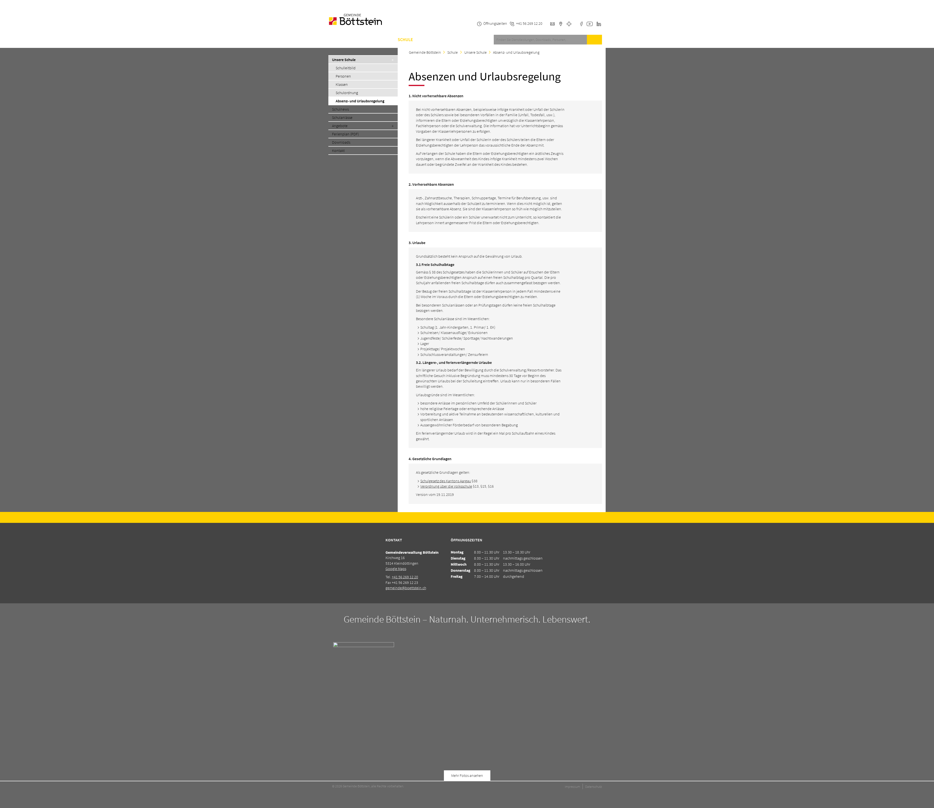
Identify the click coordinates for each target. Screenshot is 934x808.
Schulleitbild (346, 67)
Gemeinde (380, 39)
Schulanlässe (342, 117)
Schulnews (340, 109)
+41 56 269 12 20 (405, 576)
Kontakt (443, 39)
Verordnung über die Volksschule (446, 486)
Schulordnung (347, 92)
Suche (594, 39)
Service (355, 39)
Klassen (342, 84)
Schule (405, 39)
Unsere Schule (344, 59)
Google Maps (396, 568)
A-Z (423, 39)
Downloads (341, 142)
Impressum (572, 786)
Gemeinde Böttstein (425, 52)
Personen (343, 76)
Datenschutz (593, 786)
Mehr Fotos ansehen (467, 775)
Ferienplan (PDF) (345, 134)
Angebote (340, 125)
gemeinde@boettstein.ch (406, 587)
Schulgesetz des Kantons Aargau (445, 480)
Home (334, 39)
